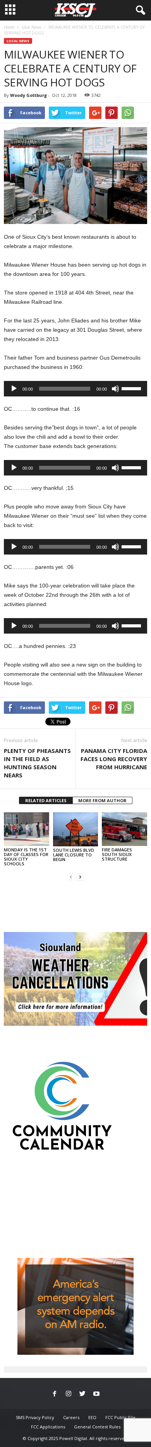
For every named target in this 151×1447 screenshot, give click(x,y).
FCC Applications (48, 1427)
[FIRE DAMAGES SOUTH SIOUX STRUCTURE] (124, 829)
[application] (75, 388)
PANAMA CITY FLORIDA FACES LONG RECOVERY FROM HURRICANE (114, 759)
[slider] (132, 388)
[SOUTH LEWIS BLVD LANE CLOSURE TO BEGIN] (75, 829)
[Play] (14, 389)
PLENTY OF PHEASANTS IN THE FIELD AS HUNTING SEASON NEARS (37, 763)
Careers (71, 1417)
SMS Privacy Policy (35, 1417)
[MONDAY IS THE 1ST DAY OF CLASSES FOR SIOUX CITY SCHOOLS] (26, 829)
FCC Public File (120, 1417)
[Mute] (115, 389)
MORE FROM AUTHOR (102, 800)
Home (9, 27)
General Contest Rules (97, 1427)
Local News (31, 27)
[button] (139, 10)
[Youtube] (96, 1394)
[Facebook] (54, 1394)
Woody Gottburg (28, 95)
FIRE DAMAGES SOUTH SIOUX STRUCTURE (117, 854)
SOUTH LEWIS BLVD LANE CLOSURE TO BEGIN (73, 854)
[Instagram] (68, 1394)
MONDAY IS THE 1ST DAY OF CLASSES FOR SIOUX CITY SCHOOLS (26, 856)
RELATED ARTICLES (46, 800)
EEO (92, 1417)
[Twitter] (82, 1394)
